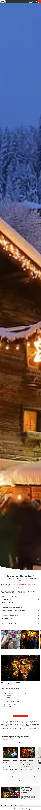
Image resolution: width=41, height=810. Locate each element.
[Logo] (3, 2)
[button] (10, 639)
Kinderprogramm (23, 584)
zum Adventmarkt (7, 708)
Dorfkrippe (3, 591)
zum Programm (6, 696)
